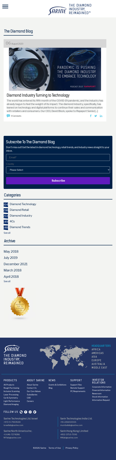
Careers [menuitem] (30, 401)
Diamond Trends (17, 227)
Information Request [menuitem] (101, 400)
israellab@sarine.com (13, 425)
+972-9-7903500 (12, 422)
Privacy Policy (72, 448)
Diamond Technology (20, 204)
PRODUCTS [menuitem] (10, 380)
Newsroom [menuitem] (97, 393)
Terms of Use (54, 448)
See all (7, 232)
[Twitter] (95, 116)
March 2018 (12, 270)
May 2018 (11, 251)
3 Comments (16, 116)
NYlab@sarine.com (12, 437)
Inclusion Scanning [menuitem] (12, 391)
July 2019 (11, 258)
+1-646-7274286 (12, 434)
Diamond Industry (18, 215)
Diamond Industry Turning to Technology (38, 96)
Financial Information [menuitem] (101, 390)
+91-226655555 (68, 422)
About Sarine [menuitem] (32, 385)
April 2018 (11, 277)
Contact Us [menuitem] (32, 388)
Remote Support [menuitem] (77, 388)
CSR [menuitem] (29, 398)
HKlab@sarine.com (69, 437)
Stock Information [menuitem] (100, 397)
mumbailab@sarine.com (71, 425)
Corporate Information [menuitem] (101, 387)
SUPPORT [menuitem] (76, 380)
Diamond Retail (16, 210)
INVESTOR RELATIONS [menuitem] (99, 381)
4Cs (9, 221)
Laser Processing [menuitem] (11, 395)
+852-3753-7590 (68, 434)
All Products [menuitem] (9, 385)
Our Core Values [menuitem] (34, 391)
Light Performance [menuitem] (12, 401)
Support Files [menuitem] (76, 385)
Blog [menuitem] (50, 388)
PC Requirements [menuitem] (77, 391)
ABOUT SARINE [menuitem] (36, 380)
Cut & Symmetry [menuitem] (11, 398)
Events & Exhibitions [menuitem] (57, 385)
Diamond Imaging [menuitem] (11, 404)
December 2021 (15, 264)
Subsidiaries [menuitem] (32, 395)
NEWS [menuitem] (52, 380)
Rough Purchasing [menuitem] (11, 388)
